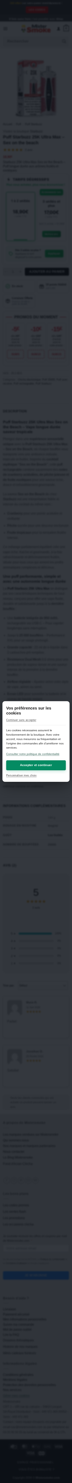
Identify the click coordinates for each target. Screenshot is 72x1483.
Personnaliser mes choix (21, 775)
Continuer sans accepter (21, 719)
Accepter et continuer (36, 765)
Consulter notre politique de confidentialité (32, 754)
